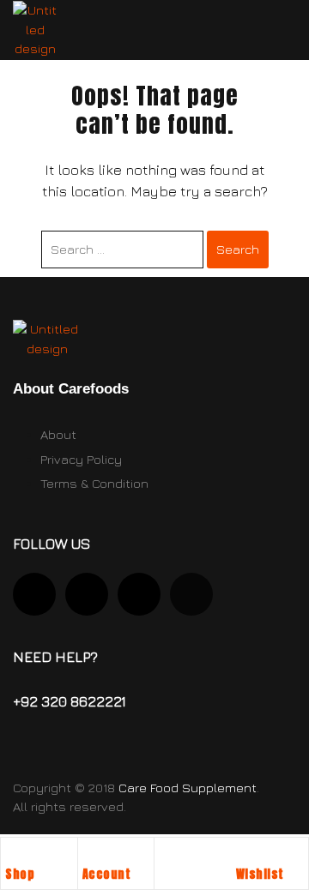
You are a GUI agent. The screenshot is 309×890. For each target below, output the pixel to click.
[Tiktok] (139, 594)
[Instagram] (34, 594)
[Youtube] (86, 594)
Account (106, 874)
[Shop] (13, 854)
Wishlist (260, 874)
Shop (19, 874)
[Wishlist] (244, 854)
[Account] (91, 854)
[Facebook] (191, 594)
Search (237, 249)
